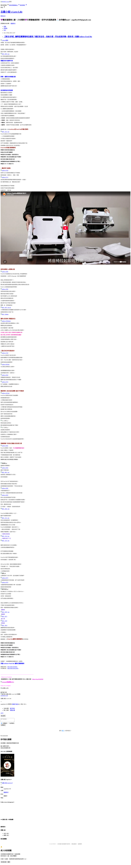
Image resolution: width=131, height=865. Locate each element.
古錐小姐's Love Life (11, 11)
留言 (17, 704)
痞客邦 (14, 704)
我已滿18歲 (3, 862)
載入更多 (3, 715)
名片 (5, 30)
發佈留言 (3, 725)
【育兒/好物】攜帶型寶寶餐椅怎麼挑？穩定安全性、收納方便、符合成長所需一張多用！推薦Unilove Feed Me (48, 37)
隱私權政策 (74, 844)
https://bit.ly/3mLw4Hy (12, 668)
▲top (2, 713)
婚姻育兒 (13, 23)
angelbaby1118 (4, 695)
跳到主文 (3, 16)
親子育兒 (12, 708)
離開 (9, 862)
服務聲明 (80, 844)
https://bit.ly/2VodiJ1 (12, 666)
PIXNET (54, 844)
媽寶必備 (12, 710)
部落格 (5, 28)
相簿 (5, 26)
